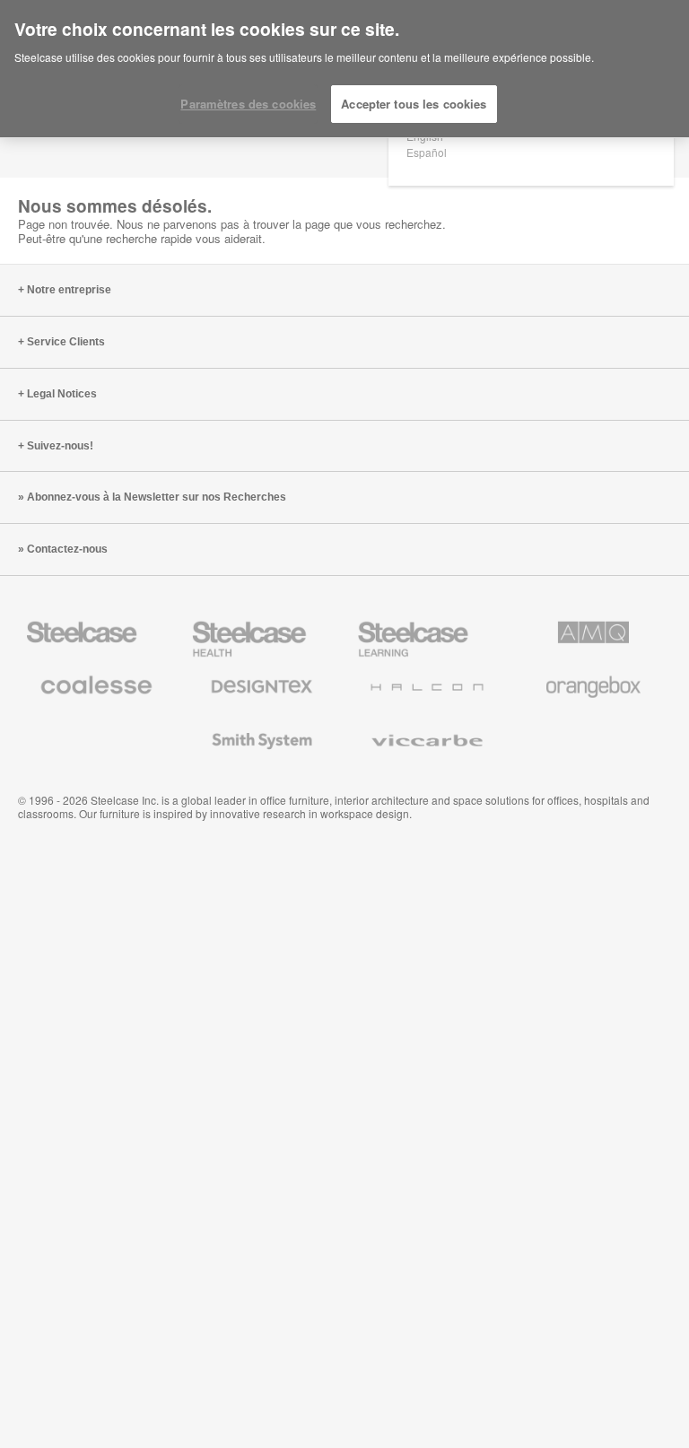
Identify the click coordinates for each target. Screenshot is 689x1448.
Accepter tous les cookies (413, 103)
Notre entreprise (69, 289)
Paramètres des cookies (248, 103)
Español (426, 152)
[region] (344, 69)
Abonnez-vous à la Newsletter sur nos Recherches (156, 497)
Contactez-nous (67, 549)
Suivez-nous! (60, 446)
